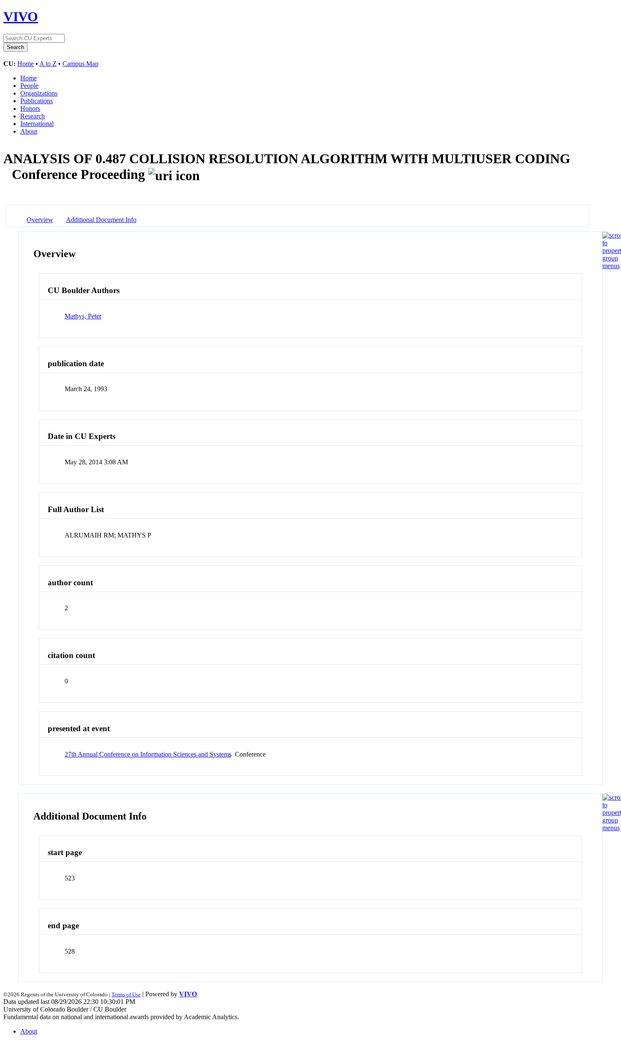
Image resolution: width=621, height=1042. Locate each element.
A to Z (48, 63)
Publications (36, 100)
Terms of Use (126, 994)
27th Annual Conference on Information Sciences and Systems (148, 754)
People (29, 85)
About (28, 131)
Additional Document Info (101, 219)
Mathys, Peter (83, 316)
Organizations (38, 93)
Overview (40, 219)
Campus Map (80, 63)
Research (32, 116)
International (37, 123)
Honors (30, 108)
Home (25, 63)
